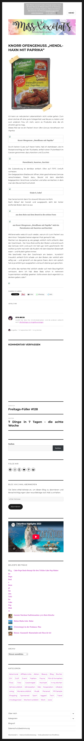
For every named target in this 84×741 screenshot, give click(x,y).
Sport (35, 696)
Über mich (12, 713)
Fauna (42, 678)
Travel (59, 696)
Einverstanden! (51, 13)
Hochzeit (43, 683)
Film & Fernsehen (55, 678)
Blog (52, 674)
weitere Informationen (37, 13)
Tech (52, 696)
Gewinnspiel (30, 683)
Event (24, 678)
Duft (17, 678)
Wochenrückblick (31, 700)
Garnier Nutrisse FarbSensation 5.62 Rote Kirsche (34, 615)
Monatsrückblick (24, 691)
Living (11, 691)
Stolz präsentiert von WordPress (48, 735)
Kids (39, 687)
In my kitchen (37, 330)
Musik (36, 691)
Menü (71, 13)
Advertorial (13, 674)
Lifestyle (59, 687)
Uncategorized (15, 700)
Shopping (13, 696)
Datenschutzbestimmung (19, 728)
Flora (11, 683)
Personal (46, 691)
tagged (43, 696)
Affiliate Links (26, 674)
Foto (19, 683)
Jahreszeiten (30, 687)
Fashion (33, 678)
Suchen (11, 444)
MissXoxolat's (13, 735)
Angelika (14, 330)
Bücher (59, 674)
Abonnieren (15, 507)
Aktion (36, 674)
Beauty (44, 674)
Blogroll (11, 723)
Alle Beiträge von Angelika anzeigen (31, 322)
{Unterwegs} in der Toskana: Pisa (27, 627)
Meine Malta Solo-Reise (23, 621)
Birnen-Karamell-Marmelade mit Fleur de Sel (32, 633)
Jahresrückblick (15, 687)
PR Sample (57, 691)
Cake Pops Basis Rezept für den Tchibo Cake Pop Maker (36, 570)
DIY (10, 678)
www (50, 700)
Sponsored (24, 696)
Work (43, 700)
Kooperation (48, 687)
